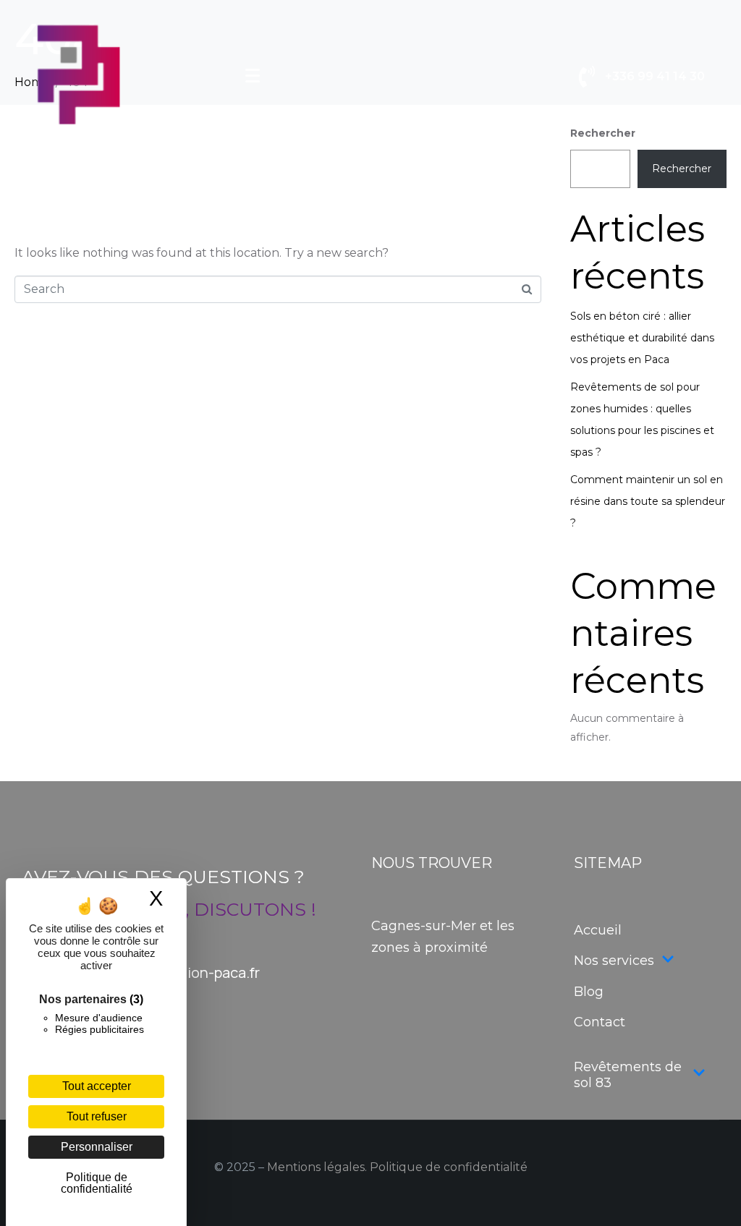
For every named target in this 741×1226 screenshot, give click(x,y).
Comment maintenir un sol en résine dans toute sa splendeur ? (647, 501)
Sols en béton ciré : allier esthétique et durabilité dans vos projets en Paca (642, 338)
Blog (589, 992)
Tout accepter (96, 1086)
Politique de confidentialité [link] (96, 1183)
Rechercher (681, 168)
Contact (599, 1022)
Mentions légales (316, 1167)
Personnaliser (96, 1147)
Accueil (598, 930)
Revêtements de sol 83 (628, 1075)
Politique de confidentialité (449, 1167)
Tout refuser (97, 1116)
